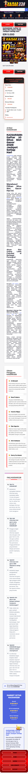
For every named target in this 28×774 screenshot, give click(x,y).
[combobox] (12, 9)
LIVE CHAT (15, 769)
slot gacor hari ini (14, 313)
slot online (15, 283)
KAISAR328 (10, 155)
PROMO (15, 752)
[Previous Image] (3, 49)
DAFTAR (20, 24)
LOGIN (8, 24)
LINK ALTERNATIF (15, 765)
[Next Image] (25, 49)
